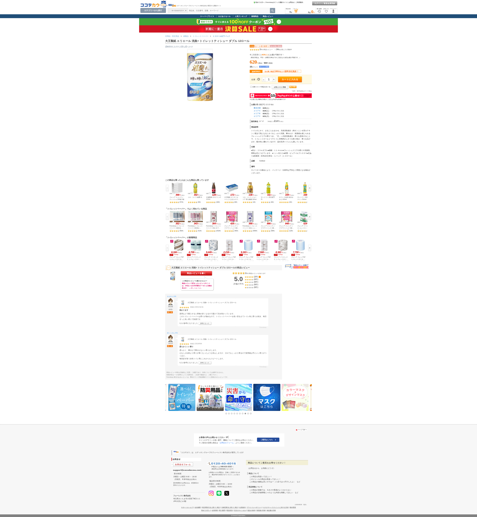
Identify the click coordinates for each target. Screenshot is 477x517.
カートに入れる (290, 79)
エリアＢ (257, 113)
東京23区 (257, 108)
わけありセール (224, 16)
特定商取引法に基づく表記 (211, 507)
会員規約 (242, 507)
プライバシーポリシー (254, 507)
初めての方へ (260, 2)
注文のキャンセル (240, 510)
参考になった (204, 323)
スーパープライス (207, 16)
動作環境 (293, 507)
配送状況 (230, 510)
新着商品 (254, 16)
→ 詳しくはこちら (195, 288)
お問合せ (292, 2)
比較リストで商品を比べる (261, 87)
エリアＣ (257, 116)
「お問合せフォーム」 (226, 443)
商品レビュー (268, 16)
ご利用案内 (299, 2)
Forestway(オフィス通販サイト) (276, 2)
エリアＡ (257, 111)
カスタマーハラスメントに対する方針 (275, 507)
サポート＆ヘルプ (187, 507)
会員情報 (215, 510)
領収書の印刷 (260, 510)
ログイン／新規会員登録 (325, 3)
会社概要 (197, 507)
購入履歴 (222, 510)
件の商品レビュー (266, 49)
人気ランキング (241, 16)
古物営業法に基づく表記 (229, 507)
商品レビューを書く (196, 273)
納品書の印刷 (271, 510)
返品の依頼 (251, 510)
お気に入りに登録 (280, 87)
